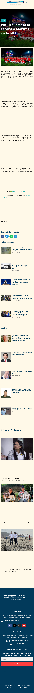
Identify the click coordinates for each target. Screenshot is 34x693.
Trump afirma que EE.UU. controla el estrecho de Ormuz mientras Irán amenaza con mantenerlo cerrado (21, 313)
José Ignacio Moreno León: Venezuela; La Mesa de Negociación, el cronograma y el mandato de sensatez (22, 337)
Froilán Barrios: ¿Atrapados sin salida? (22, 372)
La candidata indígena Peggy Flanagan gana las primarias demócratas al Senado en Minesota (21, 282)
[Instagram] (19, 625)
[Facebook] (10, 625)
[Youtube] (24, 625)
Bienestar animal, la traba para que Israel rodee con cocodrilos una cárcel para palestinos (22, 249)
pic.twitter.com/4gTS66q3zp (20, 191)
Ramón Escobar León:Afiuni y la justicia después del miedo (22, 409)
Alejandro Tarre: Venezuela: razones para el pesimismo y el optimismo (21, 390)
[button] (26, 2)
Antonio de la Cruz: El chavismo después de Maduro (22, 353)
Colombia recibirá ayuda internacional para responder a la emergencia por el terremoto (22, 296)
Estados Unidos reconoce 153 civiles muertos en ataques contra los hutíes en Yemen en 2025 (21, 266)
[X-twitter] (15, 625)
